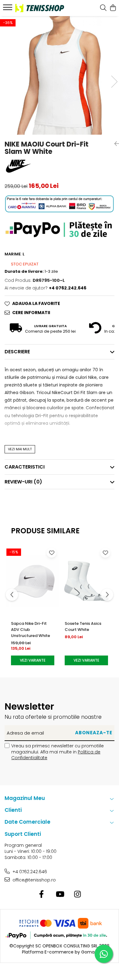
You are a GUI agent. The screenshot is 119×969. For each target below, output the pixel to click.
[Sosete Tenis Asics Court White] (86, 580)
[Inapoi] (114, 144)
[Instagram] (77, 894)
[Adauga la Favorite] (51, 553)
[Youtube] (59, 894)
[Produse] (8, 9)
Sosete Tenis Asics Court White (83, 626)
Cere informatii (31, 313)
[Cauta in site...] (103, 8)
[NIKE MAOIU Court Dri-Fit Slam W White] (59, 75)
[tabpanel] (59, 75)
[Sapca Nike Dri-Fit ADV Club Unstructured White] (32, 580)
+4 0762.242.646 (29, 872)
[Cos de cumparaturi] (113, 8)
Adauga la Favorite (36, 303)
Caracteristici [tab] (25, 466)
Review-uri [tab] (23, 481)
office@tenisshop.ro (33, 880)
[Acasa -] (39, 8)
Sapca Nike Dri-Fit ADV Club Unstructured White (30, 630)
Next (114, 81)
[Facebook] (41, 894)
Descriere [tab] (17, 351)
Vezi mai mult (20, 449)
